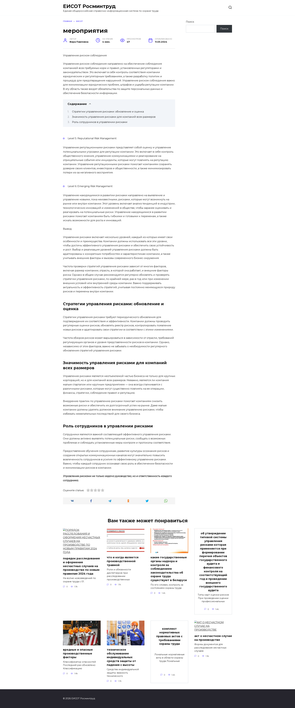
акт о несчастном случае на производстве (213, 637)
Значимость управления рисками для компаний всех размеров (113, 116)
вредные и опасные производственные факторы (78, 653)
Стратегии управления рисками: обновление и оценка (108, 111)
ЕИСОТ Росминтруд (89, 6)
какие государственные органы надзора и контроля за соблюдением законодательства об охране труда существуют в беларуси (169, 569)
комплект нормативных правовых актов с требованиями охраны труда (169, 636)
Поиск (190, 21)
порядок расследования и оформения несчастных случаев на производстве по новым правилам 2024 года (81, 566)
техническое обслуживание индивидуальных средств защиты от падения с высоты (121, 657)
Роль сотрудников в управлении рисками (99, 122)
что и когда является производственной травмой (122, 561)
